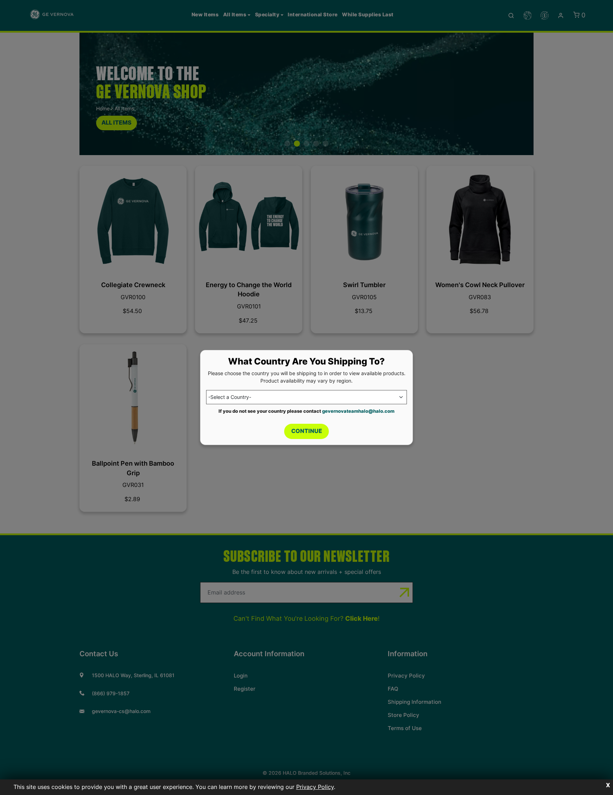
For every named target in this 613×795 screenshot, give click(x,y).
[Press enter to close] (608, 785)
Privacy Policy (315, 787)
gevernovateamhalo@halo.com (358, 411)
